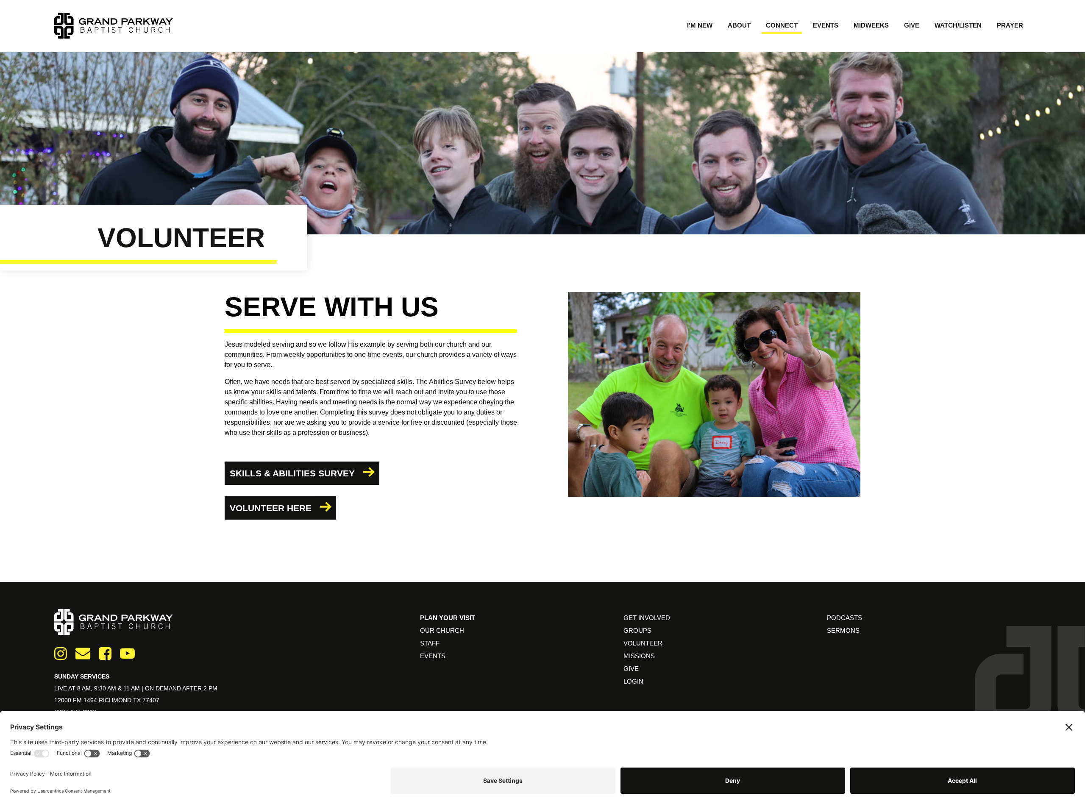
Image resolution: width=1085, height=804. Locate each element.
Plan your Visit (447, 617)
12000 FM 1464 (76, 700)
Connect (782, 25)
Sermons (843, 630)
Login (633, 681)
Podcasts (844, 617)
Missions (639, 655)
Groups (637, 630)
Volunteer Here (271, 508)
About (739, 25)
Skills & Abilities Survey (292, 473)
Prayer (1010, 25)
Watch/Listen (958, 25)
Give (911, 25)
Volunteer (642, 643)
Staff (430, 643)
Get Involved (646, 617)
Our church (442, 630)
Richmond (116, 700)
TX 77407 (146, 700)
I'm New (699, 25)
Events (825, 25)
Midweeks (871, 25)
